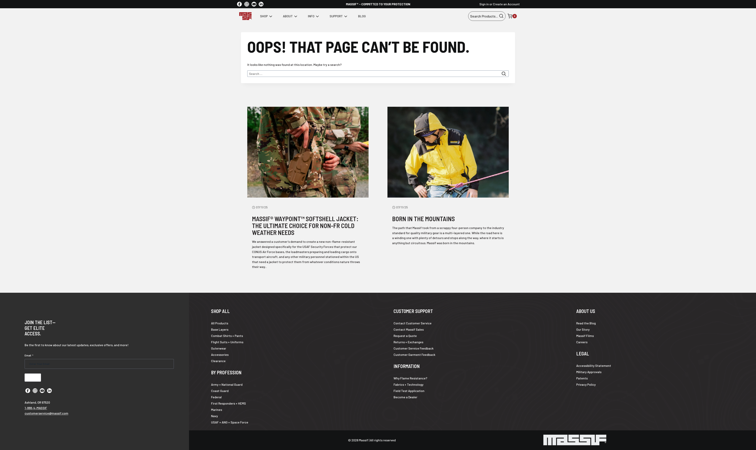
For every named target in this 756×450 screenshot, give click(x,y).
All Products (219, 323)
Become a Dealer (405, 397)
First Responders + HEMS (228, 403)
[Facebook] (239, 4)
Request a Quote (405, 336)
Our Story (583, 329)
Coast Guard (220, 391)
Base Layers (219, 329)
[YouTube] (254, 4)
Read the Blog (586, 323)
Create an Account (506, 4)
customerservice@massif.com (46, 413)
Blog (362, 16)
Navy (214, 416)
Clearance (218, 361)
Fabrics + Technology (408, 384)
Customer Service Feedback (414, 348)
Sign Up (33, 377)
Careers (581, 342)
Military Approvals (588, 372)
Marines (216, 409)
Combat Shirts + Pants (227, 336)
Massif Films (585, 336)
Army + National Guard (227, 384)
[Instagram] (247, 4)
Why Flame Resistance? (410, 378)
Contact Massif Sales (409, 329)
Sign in (484, 4)
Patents (582, 378)
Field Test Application (409, 391)
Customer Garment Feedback (414, 354)
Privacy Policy (586, 384)
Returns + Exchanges (408, 342)
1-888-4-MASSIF (36, 408)
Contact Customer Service (413, 323)
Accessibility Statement (593, 365)
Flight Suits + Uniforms (227, 342)
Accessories (220, 354)
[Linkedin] (261, 4)
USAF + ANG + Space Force (229, 422)
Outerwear (218, 348)
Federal (216, 397)
